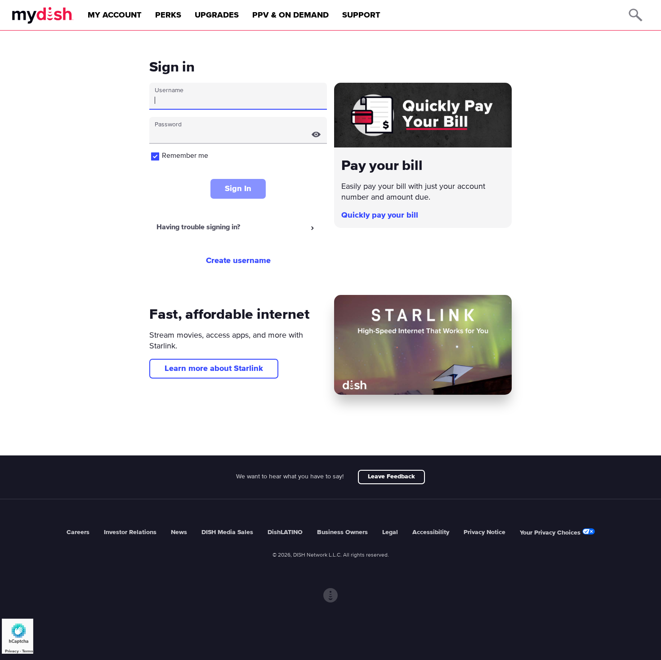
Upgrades (217, 15)
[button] (316, 134)
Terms (27, 651)
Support (361, 15)
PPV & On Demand (290, 15)
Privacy (12, 651)
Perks (168, 15)
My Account (115, 15)
